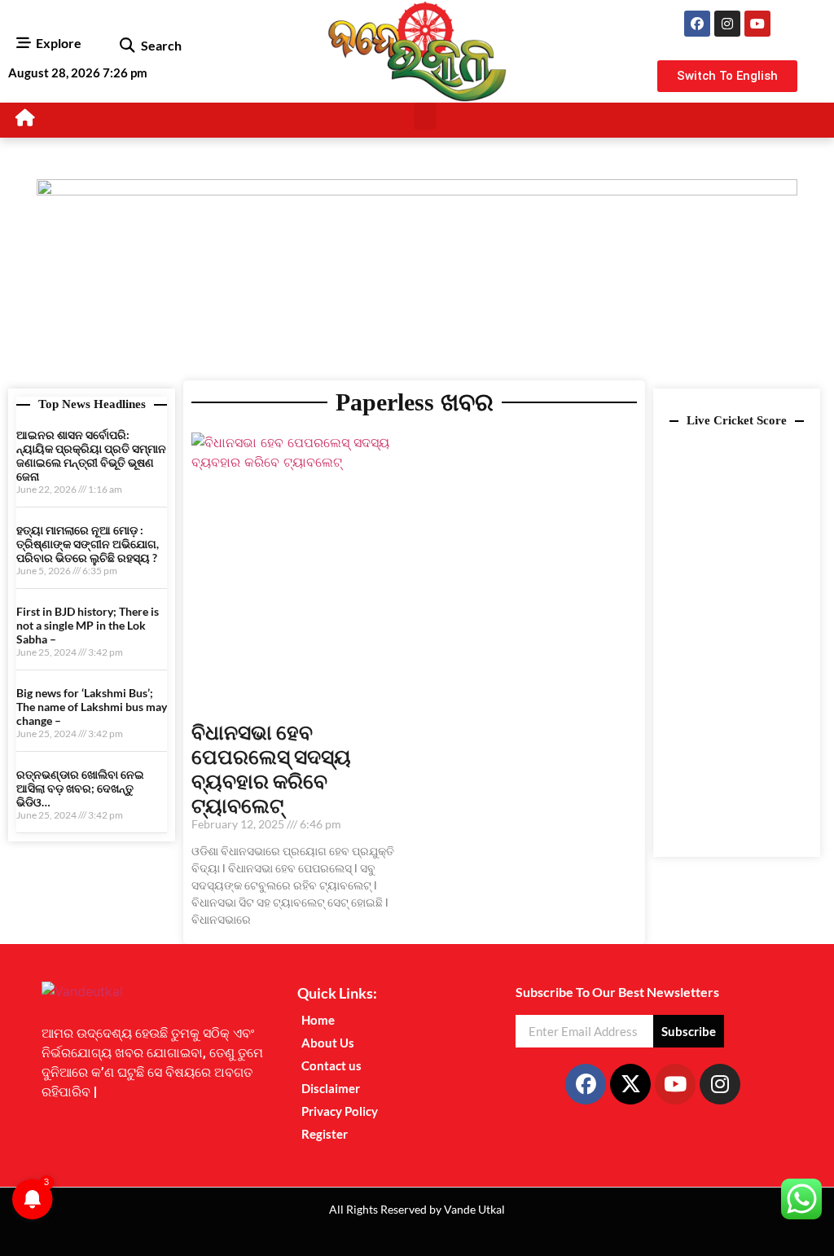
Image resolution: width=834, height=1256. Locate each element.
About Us (327, 1042)
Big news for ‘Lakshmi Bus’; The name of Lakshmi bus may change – (91, 706)
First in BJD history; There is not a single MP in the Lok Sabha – (87, 625)
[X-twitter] (630, 1084)
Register (324, 1133)
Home (318, 1019)
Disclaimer (330, 1088)
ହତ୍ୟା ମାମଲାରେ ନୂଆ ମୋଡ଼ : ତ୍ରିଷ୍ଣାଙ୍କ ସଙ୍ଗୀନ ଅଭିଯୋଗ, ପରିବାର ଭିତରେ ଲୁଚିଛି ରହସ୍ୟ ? (87, 543)
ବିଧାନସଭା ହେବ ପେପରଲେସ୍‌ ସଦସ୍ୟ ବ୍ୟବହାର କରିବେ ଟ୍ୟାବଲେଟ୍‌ (271, 768)
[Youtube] (757, 24)
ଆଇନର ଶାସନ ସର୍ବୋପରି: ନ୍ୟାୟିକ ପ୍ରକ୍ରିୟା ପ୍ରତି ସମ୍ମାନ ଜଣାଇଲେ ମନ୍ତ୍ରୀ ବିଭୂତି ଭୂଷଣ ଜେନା (91, 455)
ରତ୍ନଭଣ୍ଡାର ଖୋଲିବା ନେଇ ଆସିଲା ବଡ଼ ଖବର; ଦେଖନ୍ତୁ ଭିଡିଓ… (80, 788)
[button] (127, 45)
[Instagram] (727, 24)
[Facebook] (697, 24)
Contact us (331, 1065)
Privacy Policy (339, 1111)
